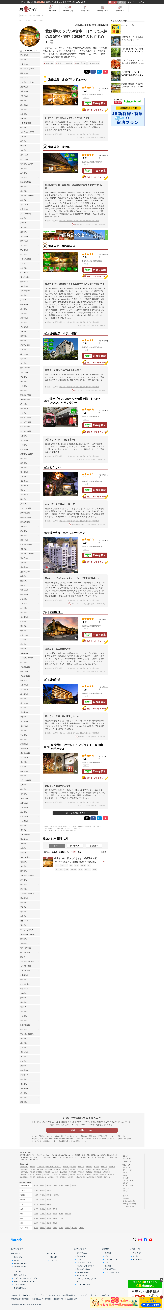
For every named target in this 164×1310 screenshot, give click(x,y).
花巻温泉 (23, 136)
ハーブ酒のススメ (128, 1206)
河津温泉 (23, 699)
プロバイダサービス (84, 1262)
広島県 (55, 1218)
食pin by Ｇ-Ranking (129, 1204)
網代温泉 (23, 662)
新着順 (54, 852)
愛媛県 (83, 865)
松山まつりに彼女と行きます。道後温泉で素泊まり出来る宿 (79, 134)
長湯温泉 (23, 1084)
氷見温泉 (23, 599)
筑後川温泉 (24, 989)
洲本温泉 (23, 871)
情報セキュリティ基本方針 (41, 1299)
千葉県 (42, 1195)
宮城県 (55, 1185)
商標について (58, 1299)
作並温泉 (23, 150)
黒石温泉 (23, 118)
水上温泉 (23, 363)
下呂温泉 (23, 735)
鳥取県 (36, 1218)
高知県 (55, 1223)
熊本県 (55, 1228)
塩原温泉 (23, 295)
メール (135, 1256)
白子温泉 (23, 390)
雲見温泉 (23, 708)
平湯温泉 (23, 739)
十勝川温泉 (24, 64)
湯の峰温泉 (24, 898)
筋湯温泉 (23, 1079)
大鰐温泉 (23, 114)
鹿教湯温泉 (24, 481)
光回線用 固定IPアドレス (85, 1266)
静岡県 (36, 1209)
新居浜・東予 (94, 63)
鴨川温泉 (23, 381)
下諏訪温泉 (24, 495)
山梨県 (36, 1200)
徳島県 (36, 1223)
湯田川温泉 (24, 236)
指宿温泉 (23, 1097)
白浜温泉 (23, 884)
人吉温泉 (23, 1048)
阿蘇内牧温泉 (25, 1025)
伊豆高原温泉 (25, 667)
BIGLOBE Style (110, 1269)
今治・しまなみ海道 (65, 63)
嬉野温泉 (23, 998)
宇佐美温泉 (24, 689)
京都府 (42, 1214)
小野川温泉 (24, 209)
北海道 (36, 1185)
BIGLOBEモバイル (20, 1263)
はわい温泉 (24, 921)
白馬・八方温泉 (25, 517)
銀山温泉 (23, 191)
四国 (76, 865)
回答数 (61, 852)
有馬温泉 (23, 848)
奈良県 (61, 1214)
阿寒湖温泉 (24, 73)
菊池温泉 (23, 1029)
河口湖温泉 (24, 440)
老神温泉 (23, 341)
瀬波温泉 (23, 581)
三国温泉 (23, 640)
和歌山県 (68, 1214)
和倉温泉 (23, 603)
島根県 (42, 1218)
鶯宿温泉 (23, 127)
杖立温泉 (23, 1043)
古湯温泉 (23, 1007)
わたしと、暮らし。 (129, 1180)
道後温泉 (23, 980)
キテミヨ (126, 1183)
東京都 (49, 1195)
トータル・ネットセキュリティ (25, 1281)
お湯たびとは (127, 1159)
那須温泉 (23, 309)
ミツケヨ (126, 1196)
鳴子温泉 (23, 141)
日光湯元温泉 (25, 291)
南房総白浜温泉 (25, 395)
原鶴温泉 (23, 993)
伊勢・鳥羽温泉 (25, 780)
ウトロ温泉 (24, 78)
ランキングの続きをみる (75, 813)
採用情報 (108, 1266)
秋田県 (61, 1185)
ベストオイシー (128, 1185)
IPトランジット (82, 1275)
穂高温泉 (23, 535)
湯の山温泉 (24, 798)
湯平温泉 (23, 1093)
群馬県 (42, 1190)
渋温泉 (22, 490)
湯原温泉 (23, 939)
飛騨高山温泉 (25, 753)
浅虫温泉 (23, 109)
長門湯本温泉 (25, 952)
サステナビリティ (111, 1259)
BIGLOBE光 (18, 1257)
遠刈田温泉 (24, 155)
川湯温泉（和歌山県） (28, 893)
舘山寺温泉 (24, 703)
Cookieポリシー (105, 1295)
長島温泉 (23, 794)
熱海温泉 (23, 644)
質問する (122, 2)
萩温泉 (22, 957)
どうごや (55, 467)
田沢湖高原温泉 (25, 182)
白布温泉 (23, 218)
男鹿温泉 (23, 177)
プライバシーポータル (88, 1295)
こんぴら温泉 (25, 970)
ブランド (108, 1256)
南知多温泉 (24, 771)
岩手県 (49, 1185)
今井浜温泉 (24, 685)
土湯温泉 (23, 268)
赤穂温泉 (23, 853)
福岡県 (36, 1228)
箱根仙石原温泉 (25, 431)
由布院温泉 (24, 1070)
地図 (86, 97)
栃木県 (36, 1190)
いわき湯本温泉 (25, 259)
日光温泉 (23, 313)
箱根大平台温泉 (25, 422)
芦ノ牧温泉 (24, 250)
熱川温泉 (23, 730)
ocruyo (125, 1175)
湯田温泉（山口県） (27, 961)
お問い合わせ (15, 1295)
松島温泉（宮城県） (27, 164)
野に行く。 (126, 1191)
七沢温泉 (23, 413)
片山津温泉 (24, 617)
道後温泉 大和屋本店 (61, 245)
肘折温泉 (23, 232)
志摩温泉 (23, 785)
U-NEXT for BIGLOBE (22, 1285)
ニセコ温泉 (24, 96)
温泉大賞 (53, 1257)
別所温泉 (23, 531)
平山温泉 (23, 1057)
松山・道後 (49, 63)
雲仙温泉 (23, 1011)
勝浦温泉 (23, 889)
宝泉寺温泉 (24, 1088)
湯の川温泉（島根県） (28, 934)
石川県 (42, 1204)
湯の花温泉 (24, 839)
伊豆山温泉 (24, 671)
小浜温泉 (23, 1016)
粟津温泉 (23, 612)
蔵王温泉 (23, 186)
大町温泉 (23, 476)
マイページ (133, 2)
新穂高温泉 (24, 744)
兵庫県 (55, 1214)
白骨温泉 (23, 463)
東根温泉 (23, 227)
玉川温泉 (23, 173)
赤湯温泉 (23, 200)
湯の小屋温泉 (25, 368)
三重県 (55, 1209)
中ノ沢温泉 (24, 273)
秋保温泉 (23, 146)
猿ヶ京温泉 (24, 354)
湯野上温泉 (24, 282)
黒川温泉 (23, 1020)
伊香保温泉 (24, 327)
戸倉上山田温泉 (25, 508)
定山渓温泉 (24, 55)
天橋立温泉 (24, 807)
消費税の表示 (27, 1295)
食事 (94, 869)
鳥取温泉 (23, 916)
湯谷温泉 (23, 776)
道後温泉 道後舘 (59, 146)
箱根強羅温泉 (25, 427)
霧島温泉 (23, 1102)
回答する (112, 2)
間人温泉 (23, 825)
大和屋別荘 (56, 612)
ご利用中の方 (135, 1248)
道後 (66, 869)
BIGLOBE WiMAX (20, 1267)
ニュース (108, 1262)
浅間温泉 (23, 467)
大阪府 (49, 1214)
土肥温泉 (23, 717)
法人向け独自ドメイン (84, 1284)
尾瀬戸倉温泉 (25, 345)
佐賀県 (42, 1228)
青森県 (42, 1185)
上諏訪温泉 (24, 485)
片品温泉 (23, 350)
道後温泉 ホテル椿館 (63, 333)
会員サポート (137, 1259)
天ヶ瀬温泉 (24, 1075)
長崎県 (49, 1228)
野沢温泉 (23, 458)
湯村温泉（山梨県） (27, 454)
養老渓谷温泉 (25, 399)
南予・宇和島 (81, 63)
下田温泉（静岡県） (27, 658)
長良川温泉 (24, 757)
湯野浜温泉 (24, 241)
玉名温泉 (23, 1038)
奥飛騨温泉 (24, 748)
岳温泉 (22, 263)
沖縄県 (81, 1228)
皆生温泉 (23, 912)
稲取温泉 (23, 680)
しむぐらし (54, 1260)
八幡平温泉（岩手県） (28, 132)
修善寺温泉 (24, 653)
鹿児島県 (74, 1228)
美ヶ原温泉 (24, 472)
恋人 (57, 865)
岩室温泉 (23, 563)
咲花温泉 (23, 576)
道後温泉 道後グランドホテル (67, 79)
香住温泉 (23, 862)
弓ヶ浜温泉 (24, 726)
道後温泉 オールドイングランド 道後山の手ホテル (77, 746)
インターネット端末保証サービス (25, 1278)
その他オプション (20, 1288)
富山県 (36, 1204)
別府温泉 (23, 1066)
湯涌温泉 (23, 626)
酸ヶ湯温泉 (24, 105)
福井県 (49, 1204)
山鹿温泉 (23, 1061)
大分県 (61, 1228)
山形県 (67, 1185)
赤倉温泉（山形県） (27, 195)
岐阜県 (42, 1209)
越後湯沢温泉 (25, 572)
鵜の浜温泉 (24, 567)
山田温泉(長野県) (26, 544)
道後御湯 (55, 679)
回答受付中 (75, 846)
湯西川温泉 (24, 318)
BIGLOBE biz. (82, 1253)
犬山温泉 (23, 762)
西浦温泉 (23, 766)
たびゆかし (126, 1198)
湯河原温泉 (24, 408)
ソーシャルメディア (112, 1272)
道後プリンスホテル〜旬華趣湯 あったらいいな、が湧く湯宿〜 (76, 400)
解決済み (94, 846)
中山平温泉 (24, 159)
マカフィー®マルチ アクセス (86, 1280)
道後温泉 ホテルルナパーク (67, 532)
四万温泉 (23, 336)
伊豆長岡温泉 (25, 676)
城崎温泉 (23, 844)
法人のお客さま (80, 1248)
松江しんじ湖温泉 (26, 930)
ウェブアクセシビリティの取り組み (47, 1295)
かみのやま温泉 (25, 214)
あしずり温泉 (25, 984)
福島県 (74, 1185)
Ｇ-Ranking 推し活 (129, 1201)
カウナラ (126, 1193)
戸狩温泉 (23, 504)
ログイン (141, 2)
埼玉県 (36, 1195)
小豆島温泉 (24, 975)
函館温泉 (23, 100)
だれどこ (126, 1172)
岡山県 (49, 1218)
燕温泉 (22, 585)
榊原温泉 (23, 789)
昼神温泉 (23, 526)
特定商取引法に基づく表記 (20, 1299)
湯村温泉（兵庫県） (27, 875)
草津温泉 (23, 322)
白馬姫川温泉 (25, 522)
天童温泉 (23, 223)
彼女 (71, 865)
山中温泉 (23, 608)
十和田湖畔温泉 (25, 123)
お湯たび (126, 1178)
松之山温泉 (24, 590)
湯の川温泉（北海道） (28, 69)
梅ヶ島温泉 (24, 694)
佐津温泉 (23, 866)
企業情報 (105, 1248)
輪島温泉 (23, 631)
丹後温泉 (23, 830)
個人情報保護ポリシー (70, 1295)
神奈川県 (56, 1195)
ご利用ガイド (127, 1161)
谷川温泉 (23, 359)
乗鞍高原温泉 (25, 513)
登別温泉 (23, 59)
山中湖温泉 (24, 449)
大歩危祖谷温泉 (25, 966)
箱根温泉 (23, 404)
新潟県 (49, 1200)
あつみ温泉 (24, 204)
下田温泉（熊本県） (27, 1034)
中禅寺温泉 (24, 304)
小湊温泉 (23, 386)
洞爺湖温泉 (24, 91)
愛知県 (49, 1209)
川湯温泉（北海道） (27, 82)
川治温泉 (23, 300)
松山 (89, 865)
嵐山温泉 (23, 812)
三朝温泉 (23, 907)
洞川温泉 (23, 880)
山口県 (61, 1218)
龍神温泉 (23, 902)
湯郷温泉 (23, 943)
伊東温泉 (23, 649)
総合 (79, 852)
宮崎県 (67, 1228)
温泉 (80, 869)
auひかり (17, 1260)
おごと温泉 (24, 803)
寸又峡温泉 (24, 712)
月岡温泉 (23, 549)
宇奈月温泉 (24, 594)
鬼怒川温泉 (24, 286)
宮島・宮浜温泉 (25, 948)
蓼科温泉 (23, 499)
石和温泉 (23, 436)
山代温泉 (23, 622)
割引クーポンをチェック (97, 110)
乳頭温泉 (23, 168)
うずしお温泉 (25, 857)
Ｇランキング (127, 1170)
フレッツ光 (81, 1259)
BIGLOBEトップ (71, 1299)
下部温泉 (23, 445)
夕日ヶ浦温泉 (25, 834)
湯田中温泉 (24, 540)
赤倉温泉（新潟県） (27, 553)
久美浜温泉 (24, 816)
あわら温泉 (24, 635)
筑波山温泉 (24, 372)
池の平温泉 (24, 558)
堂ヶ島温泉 (24, 721)
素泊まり (87, 869)
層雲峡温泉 (24, 87)
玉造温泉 (23, 925)
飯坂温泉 (23, 254)
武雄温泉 (23, 1002)
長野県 (42, 1200)
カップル (64, 865)
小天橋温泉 (24, 821)
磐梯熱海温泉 (25, 277)
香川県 (42, 1223)
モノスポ (126, 1188)
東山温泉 (23, 245)
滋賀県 (36, 1214)
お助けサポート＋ (20, 1275)
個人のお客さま (17, 1248)
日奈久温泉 (24, 1052)
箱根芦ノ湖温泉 (25, 418)
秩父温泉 (23, 377)
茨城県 (49, 1190)
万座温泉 (23, 331)
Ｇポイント (126, 1167)
